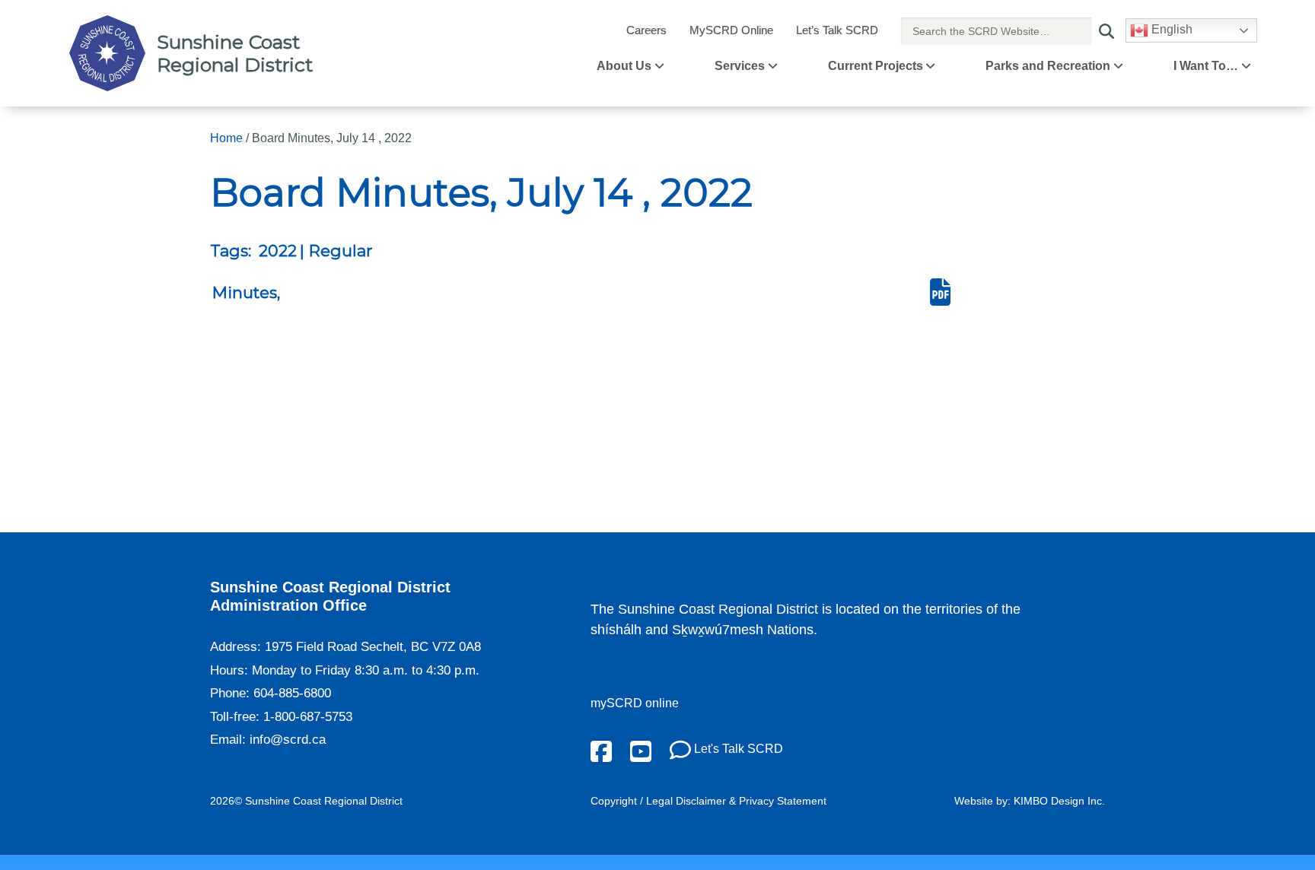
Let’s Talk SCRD (837, 30)
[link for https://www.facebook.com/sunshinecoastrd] (601, 750)
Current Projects (875, 65)
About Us (624, 65)
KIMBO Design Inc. (1059, 801)
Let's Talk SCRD (737, 748)
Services (740, 65)
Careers (646, 30)
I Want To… (1205, 65)
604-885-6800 (292, 693)
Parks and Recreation (1047, 65)
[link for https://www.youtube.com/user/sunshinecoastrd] (640, 750)
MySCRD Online (731, 30)
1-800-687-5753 (307, 717)
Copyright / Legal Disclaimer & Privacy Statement (708, 801)
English (1170, 29)
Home (226, 138)
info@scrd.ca (288, 739)
